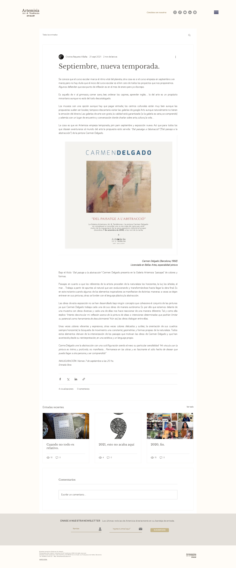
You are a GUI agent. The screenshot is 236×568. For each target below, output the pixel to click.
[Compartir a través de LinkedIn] (75, 379)
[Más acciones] (175, 57)
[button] (216, 12)
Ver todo (190, 407)
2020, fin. (158, 444)
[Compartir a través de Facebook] (60, 379)
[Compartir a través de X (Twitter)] (68, 379)
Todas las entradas (50, 35)
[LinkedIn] (190, 12)
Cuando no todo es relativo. (60, 446)
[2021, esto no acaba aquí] (118, 426)
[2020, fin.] (170, 426)
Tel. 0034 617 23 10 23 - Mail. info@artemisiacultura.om (55, 556)
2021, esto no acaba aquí (116, 444)
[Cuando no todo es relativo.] (66, 426)
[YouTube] (185, 12)
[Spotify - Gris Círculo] (195, 12)
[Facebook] (180, 12)
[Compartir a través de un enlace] (83, 379)
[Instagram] (175, 12)
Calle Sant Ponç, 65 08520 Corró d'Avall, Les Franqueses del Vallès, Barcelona (78, 555)
